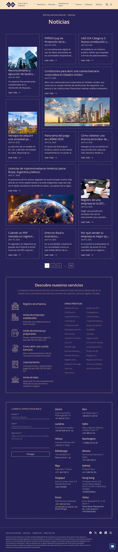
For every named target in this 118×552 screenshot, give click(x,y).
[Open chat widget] (112, 546)
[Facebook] (90, 532)
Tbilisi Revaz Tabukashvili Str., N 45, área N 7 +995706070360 (93, 509)
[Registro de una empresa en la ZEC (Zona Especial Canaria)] (95, 195)
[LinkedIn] (105, 532)
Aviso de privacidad (13, 533)
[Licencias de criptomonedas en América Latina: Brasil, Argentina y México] (41, 195)
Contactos (88, 4)
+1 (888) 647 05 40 (90, 443)
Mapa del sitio (49, 533)
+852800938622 (89, 492)
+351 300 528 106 (62, 504)
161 (71, 265)
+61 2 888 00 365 (89, 472)
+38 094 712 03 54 (89, 416)
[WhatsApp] (110, 532)
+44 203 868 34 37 (62, 430)
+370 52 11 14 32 (62, 445)
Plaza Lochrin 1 (61, 457)
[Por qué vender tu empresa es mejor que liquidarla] (95, 244)
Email (14, 424)
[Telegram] (100, 532)
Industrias (41, 4)
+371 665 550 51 (89, 460)
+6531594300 (60, 487)
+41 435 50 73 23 (62, 418)
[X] (95, 532)
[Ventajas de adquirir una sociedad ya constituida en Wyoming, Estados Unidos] (22, 130)
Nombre (15, 414)
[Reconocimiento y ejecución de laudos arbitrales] (22, 65)
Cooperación (37, 533)
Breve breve (17, 433)
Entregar (30, 454)
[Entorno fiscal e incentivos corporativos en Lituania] (59, 244)
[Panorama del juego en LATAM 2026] (59, 146)
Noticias (99, 4)
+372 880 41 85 (88, 433)
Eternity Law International (54, 15)
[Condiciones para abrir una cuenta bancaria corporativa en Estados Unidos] (77, 97)
